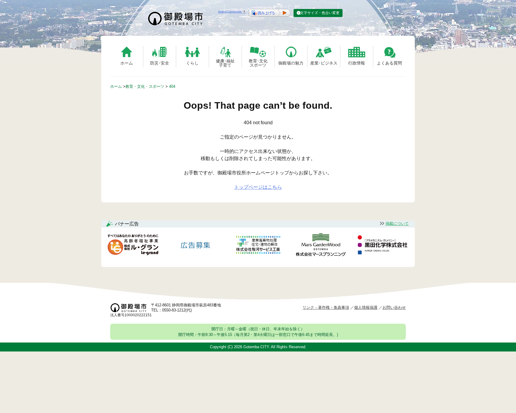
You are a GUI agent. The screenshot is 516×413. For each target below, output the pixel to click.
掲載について (397, 223)
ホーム (126, 63)
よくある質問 (389, 63)
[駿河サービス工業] (258, 246)
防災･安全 (159, 63)
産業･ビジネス (323, 63)
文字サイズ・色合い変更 (320, 13)
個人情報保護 (365, 307)
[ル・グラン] (132, 246)
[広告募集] (195, 246)
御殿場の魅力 (290, 63)
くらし (192, 63)
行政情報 (356, 63)
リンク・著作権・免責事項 (325, 307)
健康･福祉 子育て (225, 63)
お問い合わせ (394, 307)
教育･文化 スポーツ (258, 63)
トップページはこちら (258, 187)
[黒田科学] (383, 246)
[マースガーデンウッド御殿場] (320, 246)
